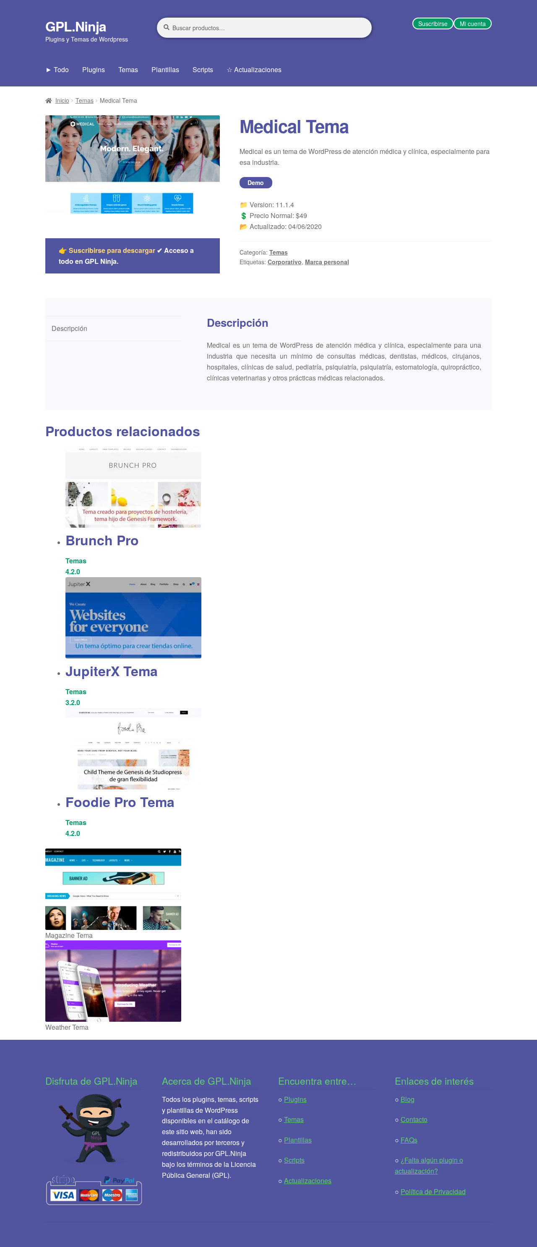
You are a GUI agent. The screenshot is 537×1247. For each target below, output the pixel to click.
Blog (407, 1099)
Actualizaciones (307, 1180)
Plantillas (165, 69)
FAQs (409, 1140)
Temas (128, 69)
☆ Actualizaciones (254, 69)
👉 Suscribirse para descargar (107, 250)
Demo (256, 182)
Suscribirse (433, 23)
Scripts (203, 69)
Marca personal (327, 262)
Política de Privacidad (433, 1191)
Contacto (414, 1119)
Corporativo (285, 262)
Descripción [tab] (69, 328)
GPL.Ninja (75, 26)
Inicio (62, 100)
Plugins (93, 69)
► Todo (57, 69)
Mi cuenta (473, 23)
